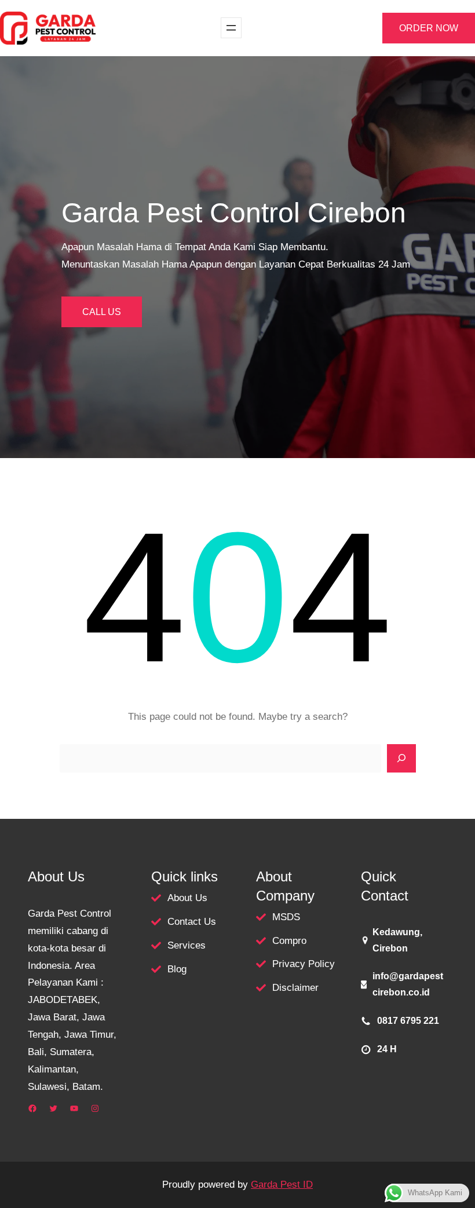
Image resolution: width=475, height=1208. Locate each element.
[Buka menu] (231, 27)
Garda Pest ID (282, 1184)
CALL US (101, 312)
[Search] (401, 758)
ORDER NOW (428, 28)
